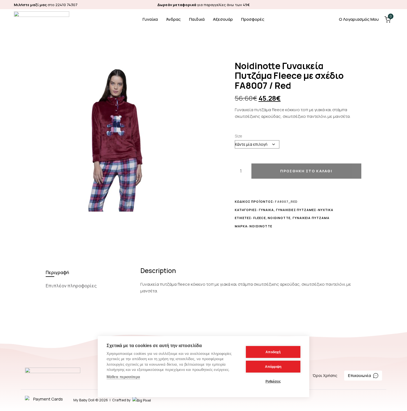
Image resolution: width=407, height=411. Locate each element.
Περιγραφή (57, 272)
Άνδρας (173, 19)
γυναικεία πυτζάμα (311, 218)
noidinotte (279, 218)
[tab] (89, 272)
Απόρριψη (273, 367)
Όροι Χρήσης (325, 375)
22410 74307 (66, 4)
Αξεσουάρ (223, 19)
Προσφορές (252, 19)
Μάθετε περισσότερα (123, 377)
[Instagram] (390, 4)
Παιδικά (197, 19)
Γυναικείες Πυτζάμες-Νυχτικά (305, 210)
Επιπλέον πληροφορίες (71, 286)
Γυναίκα (150, 19)
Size (238, 136)
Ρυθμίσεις (273, 381)
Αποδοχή (273, 352)
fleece (259, 218)
